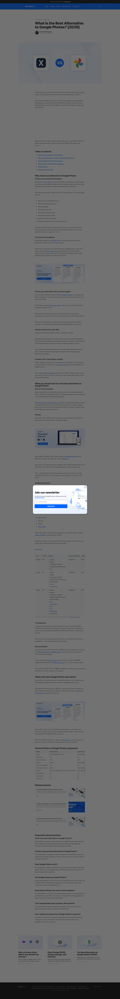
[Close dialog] (85, 487)
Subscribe (51, 506)
